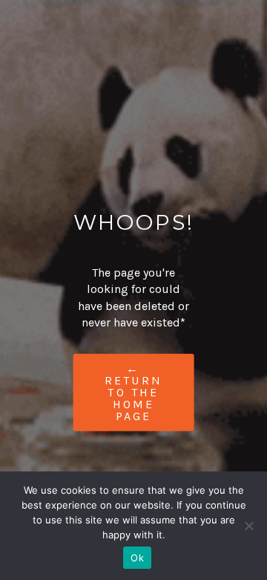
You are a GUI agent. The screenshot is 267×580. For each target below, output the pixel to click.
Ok (137, 558)
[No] (248, 525)
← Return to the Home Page (133, 391)
